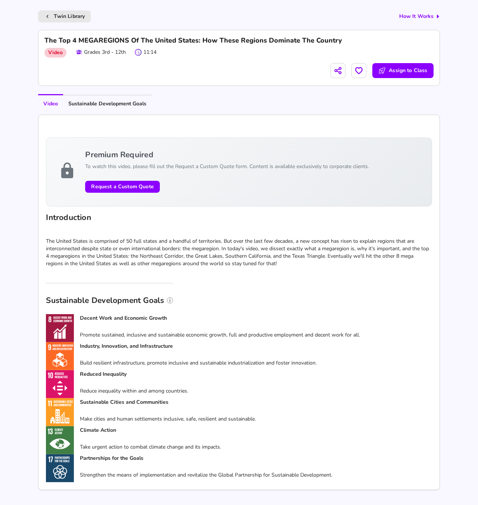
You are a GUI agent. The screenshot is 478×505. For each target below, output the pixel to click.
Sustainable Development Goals (107, 103)
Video (50, 103)
